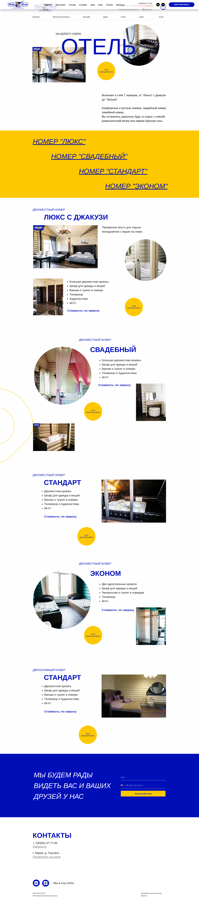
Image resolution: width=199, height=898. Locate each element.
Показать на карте (145, 6)
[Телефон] (158, 4)
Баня (100, 4)
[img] (36, 883)
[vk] (163, 4)
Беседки (72, 4)
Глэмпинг (83, 4)
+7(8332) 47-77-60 (145, 3)
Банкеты (48, 4)
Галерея (109, 4)
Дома (93, 4)
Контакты (120, 4)
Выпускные (61, 4)
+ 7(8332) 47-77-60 (45, 843)
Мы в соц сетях (63, 883)
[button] (181, 4)
